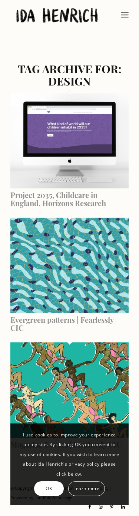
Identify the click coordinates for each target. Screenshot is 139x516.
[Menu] (125, 15)
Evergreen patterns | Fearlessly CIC (61, 324)
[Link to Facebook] (89, 506)
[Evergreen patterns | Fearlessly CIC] (69, 311)
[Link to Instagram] (100, 506)
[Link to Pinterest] (112, 506)
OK (49, 488)
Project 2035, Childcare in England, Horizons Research (58, 199)
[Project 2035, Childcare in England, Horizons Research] (69, 186)
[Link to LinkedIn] (123, 506)
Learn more (86, 488)
